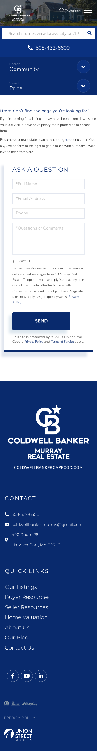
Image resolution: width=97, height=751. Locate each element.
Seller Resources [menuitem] (26, 607)
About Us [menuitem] (17, 627)
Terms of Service (62, 341)
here (68, 139)
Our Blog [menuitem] (17, 637)
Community (24, 69)
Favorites (72, 11)
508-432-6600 (52, 48)
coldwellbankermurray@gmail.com (47, 524)
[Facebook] (13, 676)
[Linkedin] (41, 676)
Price (16, 88)
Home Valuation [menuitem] (26, 617)
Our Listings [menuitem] (21, 587)
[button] (89, 33)
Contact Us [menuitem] (19, 647)
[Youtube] (27, 676)
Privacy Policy (33, 341)
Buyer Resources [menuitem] (27, 597)
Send (41, 320)
